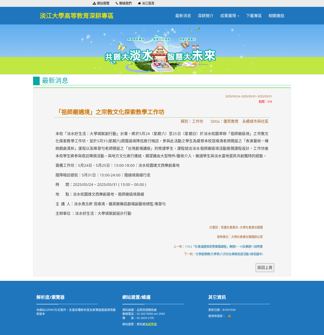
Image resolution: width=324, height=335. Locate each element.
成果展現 (228, 15)
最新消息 (183, 15)
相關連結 (276, 15)
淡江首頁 (148, 3)
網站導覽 (103, 3)
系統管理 (151, 324)
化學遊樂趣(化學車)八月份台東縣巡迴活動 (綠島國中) (229, 254)
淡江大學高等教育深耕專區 (77, 15)
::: (90, 3)
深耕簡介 (206, 15)
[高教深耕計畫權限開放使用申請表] (229, 316)
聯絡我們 (125, 3)
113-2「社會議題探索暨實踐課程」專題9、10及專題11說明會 (224, 246)
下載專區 (254, 15)
